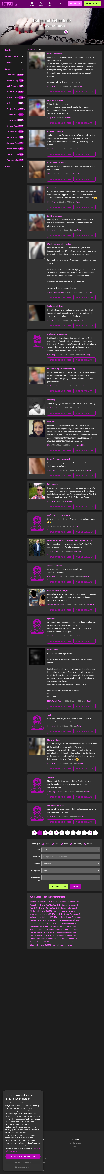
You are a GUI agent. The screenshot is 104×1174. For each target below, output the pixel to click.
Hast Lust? (51, 188)
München (89, 701)
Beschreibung (35, 879)
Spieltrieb (51, 619)
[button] (23, 1167)
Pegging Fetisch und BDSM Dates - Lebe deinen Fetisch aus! (54, 920)
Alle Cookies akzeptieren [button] (23, 1156)
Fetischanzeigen (75, 1143)
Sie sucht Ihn (11, 132)
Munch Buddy (12, 80)
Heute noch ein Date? (56, 163)
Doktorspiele (52, 484)
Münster (87, 792)
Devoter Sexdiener (55, 100)
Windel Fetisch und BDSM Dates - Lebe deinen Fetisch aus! (54, 911)
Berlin (79, 230)
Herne (79, 86)
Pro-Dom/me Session (15, 109)
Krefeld (86, 576)
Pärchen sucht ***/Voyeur (58, 590)
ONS (8, 103)
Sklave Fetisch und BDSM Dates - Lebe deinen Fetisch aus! (54, 905)
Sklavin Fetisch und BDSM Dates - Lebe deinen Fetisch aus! (54, 923)
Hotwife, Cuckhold (55, 132)
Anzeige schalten (84, 92)
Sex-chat (8, 50)
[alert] (23, 1130)
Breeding (51, 400)
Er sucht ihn (73, 1147)
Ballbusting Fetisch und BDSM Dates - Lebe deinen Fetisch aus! (56, 917)
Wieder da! (75, 4)
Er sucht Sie (11, 120)
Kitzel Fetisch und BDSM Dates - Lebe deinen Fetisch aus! (53, 945)
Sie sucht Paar (12, 143)
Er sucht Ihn (11, 114)
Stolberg (87, 355)
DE (61, 3)
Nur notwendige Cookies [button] (23, 1162)
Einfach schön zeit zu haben (59, 515)
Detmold (80, 320)
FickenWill (51, 422)
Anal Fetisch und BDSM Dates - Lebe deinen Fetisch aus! (53, 933)
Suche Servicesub (54, 54)
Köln (85, 386)
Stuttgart (76, 526)
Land (37, 850)
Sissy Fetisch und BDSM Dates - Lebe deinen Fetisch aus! (53, 908)
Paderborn (68, 501)
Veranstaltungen (12, 56)
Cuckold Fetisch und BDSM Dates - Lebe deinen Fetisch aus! (54, 902)
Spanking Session (54, 565)
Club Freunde (12, 86)
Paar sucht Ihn (12, 149)
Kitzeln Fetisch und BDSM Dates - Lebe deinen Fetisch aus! (54, 939)
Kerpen (79, 149)
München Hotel (53, 740)
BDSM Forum (74, 1139)
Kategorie (35, 870)
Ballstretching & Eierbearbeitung (61, 368)
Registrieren (92, 4)
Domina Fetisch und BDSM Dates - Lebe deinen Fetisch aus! (54, 929)
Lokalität (8, 63)
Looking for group (54, 216)
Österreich (77, 445)
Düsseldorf (90, 605)
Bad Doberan (89, 470)
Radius (37, 863)
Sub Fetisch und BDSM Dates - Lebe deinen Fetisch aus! (53, 926)
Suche (75, 886)
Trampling (51, 777)
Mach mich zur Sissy (55, 805)
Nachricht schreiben (60, 92)
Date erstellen (58, 886)
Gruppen (8, 166)
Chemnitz (76, 174)
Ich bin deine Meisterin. (57, 334)
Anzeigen (36, 844)
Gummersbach (75, 551)
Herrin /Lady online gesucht (59, 459)
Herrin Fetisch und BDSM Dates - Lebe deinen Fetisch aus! (54, 942)
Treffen (50, 715)
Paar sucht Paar (13, 160)
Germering (68, 118)
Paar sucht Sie (12, 154)
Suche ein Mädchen (55, 306)
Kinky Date (11, 75)
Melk (83, 445)
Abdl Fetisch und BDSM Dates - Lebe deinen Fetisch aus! (53, 936)
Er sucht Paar (12, 126)
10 (90, 833)
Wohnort (36, 857)
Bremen (78, 202)
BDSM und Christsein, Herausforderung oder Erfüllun (69, 540)
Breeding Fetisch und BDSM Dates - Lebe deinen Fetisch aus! (55, 914)
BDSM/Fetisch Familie (16, 97)
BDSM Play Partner (14, 92)
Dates (7, 69)
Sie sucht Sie (11, 137)
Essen (87, 408)
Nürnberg (88, 292)
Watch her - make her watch (59, 244)
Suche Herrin (52, 650)
